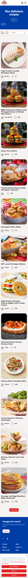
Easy (4, 24)
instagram (7, 539)
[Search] (22, 2)
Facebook (3, 539)
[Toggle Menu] (25, 3)
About (17, 544)
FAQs (17, 550)
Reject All (14, 570)
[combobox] (19, 32)
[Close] (26, 555)
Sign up (6, 531)
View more (14, 510)
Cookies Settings (14, 566)
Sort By (7, 32)
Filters (14, 20)
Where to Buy (6, 550)
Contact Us (19, 547)
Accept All (14, 575)
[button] (12, 77)
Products (4, 544)
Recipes (4, 547)
